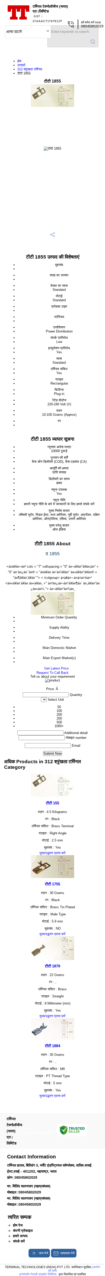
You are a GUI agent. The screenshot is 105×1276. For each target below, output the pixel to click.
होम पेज (18, 1225)
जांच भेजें (43, 1253)
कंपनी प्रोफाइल (23, 1231)
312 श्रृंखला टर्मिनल (29, 69)
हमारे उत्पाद (20, 1236)
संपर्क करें (19, 1241)
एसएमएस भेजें (67, 1253)
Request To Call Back (52, 673)
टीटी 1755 (52, 884)
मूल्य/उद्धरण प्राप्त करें (52, 853)
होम (19, 61)
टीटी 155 (52, 803)
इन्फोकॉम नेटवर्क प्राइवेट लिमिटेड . (38, 1274)
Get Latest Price (56, 668)
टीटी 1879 (52, 966)
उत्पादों (21, 65)
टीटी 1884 (52, 1046)
